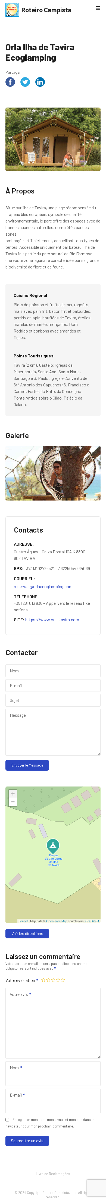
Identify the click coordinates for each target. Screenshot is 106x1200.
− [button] (13, 802)
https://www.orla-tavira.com (52, 619)
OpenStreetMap (56, 921)
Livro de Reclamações (53, 1174)
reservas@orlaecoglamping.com (43, 586)
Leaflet (23, 921)
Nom (13, 1068)
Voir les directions (27, 933)
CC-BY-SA (92, 921)
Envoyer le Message (27, 765)
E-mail (14, 1095)
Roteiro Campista (46, 10)
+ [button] (13, 793)
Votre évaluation (20, 980)
